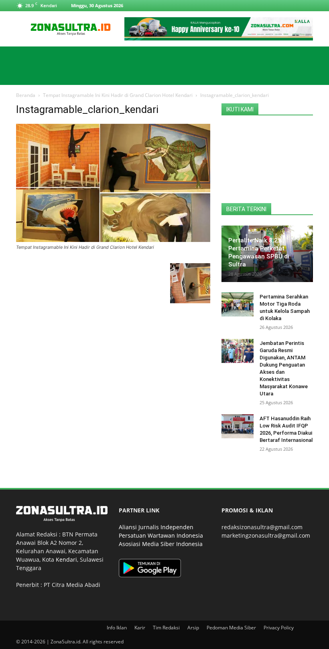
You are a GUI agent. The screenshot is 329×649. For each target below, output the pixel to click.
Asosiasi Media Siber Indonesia (161, 544)
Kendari (66, 559)
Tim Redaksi (166, 627)
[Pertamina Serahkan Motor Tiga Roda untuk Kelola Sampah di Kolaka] (237, 304)
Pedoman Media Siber (231, 627)
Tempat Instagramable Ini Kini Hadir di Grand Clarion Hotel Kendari (118, 95)
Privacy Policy (279, 627)
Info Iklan (117, 627)
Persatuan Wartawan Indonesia (161, 535)
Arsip (193, 627)
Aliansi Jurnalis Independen (156, 527)
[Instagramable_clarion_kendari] (113, 239)
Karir (139, 627)
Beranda (25, 95)
